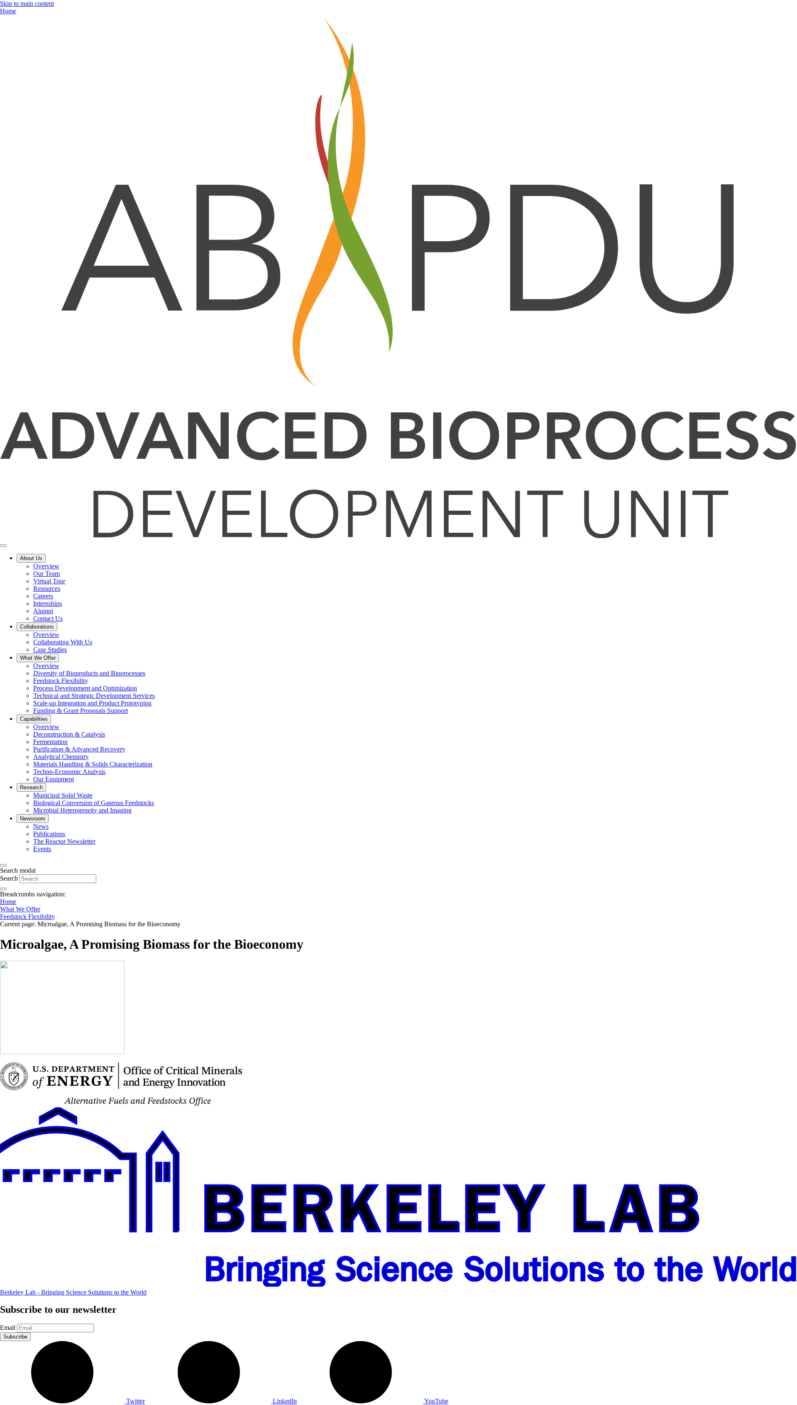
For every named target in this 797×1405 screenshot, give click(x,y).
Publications (49, 833)
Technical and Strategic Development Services (94, 695)
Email (7, 1327)
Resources (46, 588)
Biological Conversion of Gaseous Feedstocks (93, 802)
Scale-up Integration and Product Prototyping (92, 703)
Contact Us (48, 618)
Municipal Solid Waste (63, 795)
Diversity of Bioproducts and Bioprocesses (89, 673)
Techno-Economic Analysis (69, 771)
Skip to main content (27, 3)
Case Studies (50, 649)
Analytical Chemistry (61, 756)
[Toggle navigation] (3, 545)
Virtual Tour (49, 581)
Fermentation (50, 741)
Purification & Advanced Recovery (79, 749)
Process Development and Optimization (85, 688)
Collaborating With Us (62, 642)
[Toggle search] (3, 865)
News (41, 826)
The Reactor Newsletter (64, 841)
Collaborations (37, 627)
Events (42, 848)
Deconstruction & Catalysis (69, 734)
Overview (46, 566)
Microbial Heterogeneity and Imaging (82, 810)
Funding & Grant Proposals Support (80, 710)
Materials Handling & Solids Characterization (92, 764)
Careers (43, 596)
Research (31, 787)
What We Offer (38, 658)
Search (9, 878)
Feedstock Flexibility (60, 680)
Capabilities (34, 719)
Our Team (46, 573)
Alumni (43, 610)
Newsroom (32, 818)
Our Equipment (53, 779)
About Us (31, 558)
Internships (47, 603)
